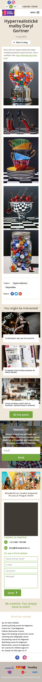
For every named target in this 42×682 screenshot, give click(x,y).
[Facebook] (9, 2)
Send (21, 457)
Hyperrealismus (20, 283)
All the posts (21, 414)
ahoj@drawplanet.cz (19, 548)
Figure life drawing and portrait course (18, 634)
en (11, 7)
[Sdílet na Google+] (20, 293)
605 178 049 (29, 6)
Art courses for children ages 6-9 (15, 648)
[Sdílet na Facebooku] (12, 293)
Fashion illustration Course (13, 631)
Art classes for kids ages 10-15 (14, 650)
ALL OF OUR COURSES (10, 623)
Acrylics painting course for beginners (17, 625)
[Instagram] (13, 2)
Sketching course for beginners (14, 642)
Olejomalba (10, 287)
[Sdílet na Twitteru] (16, 293)
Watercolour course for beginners (15, 645)
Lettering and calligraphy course (15, 637)
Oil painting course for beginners (15, 639)
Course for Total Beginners (13, 628)
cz (7, 7)
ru (15, 7)
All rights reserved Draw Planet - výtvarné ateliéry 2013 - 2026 (21, 677)
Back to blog (22, 42)
